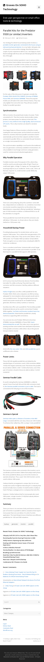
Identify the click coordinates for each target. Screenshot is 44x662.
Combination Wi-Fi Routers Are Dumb (15, 562)
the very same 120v (16, 349)
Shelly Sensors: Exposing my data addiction (17, 540)
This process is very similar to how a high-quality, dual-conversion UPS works (22, 121)
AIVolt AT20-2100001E (18, 96)
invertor (23, 524)
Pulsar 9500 (6, 98)
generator (15, 524)
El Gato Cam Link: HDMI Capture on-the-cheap (25, 591)
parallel (31, 524)
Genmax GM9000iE (19, 98)
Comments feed (8, 628)
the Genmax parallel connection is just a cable (19, 386)
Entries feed (7, 626)
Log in (5, 624)
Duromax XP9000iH (32, 96)
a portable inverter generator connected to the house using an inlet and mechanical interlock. (22, 45)
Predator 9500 (7, 96)
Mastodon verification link (11, 657)
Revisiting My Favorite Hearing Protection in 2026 (19, 538)
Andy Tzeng (9, 586)
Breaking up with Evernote (11, 552)
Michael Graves (22, 38)
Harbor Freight (7, 292)
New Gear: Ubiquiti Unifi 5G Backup (14, 559)
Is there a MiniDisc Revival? (12, 547)
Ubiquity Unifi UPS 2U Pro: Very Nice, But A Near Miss (20, 535)
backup (6, 524)
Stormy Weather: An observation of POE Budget (18, 550)
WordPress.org (7, 630)
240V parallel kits (30, 349)
